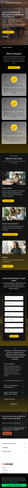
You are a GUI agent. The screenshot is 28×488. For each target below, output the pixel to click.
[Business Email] (14, 309)
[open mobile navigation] (2, 3)
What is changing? (9, 363)
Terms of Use (5, 472)
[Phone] (14, 325)
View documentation (9, 234)
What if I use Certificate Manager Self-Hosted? (11, 393)
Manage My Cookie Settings (14, 485)
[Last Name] (14, 303)
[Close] (26, 475)
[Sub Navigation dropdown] (14, 47)
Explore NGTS (7, 32)
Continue (13, 336)
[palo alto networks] (14, 3)
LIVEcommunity (13, 67)
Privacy (3, 468)
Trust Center (5, 470)
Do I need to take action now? (12, 380)
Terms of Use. (16, 429)
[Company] (14, 314)
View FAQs (5, 36)
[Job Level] (14, 320)
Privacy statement (13, 482)
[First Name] (14, 298)
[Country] (14, 330)
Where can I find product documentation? (11, 386)
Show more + (14, 403)
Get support (7, 266)
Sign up (6, 433)
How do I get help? (9, 399)
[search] (26, 3)
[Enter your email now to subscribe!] (14, 424)
